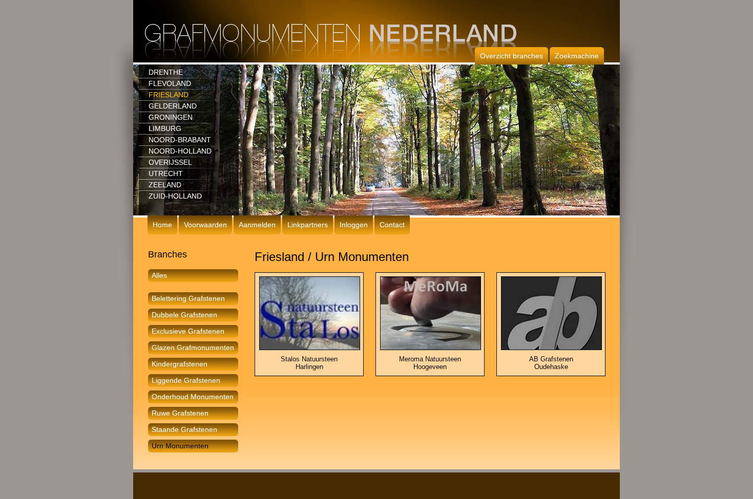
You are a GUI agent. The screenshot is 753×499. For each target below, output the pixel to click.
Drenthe (166, 72)
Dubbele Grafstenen (184, 315)
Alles (159, 275)
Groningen (171, 117)
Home (162, 225)
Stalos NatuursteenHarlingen (309, 363)
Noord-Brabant (180, 140)
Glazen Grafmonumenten (193, 347)
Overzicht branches (511, 56)
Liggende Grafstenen (186, 380)
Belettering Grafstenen (188, 298)
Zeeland (165, 185)
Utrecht (166, 173)
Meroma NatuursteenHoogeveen (430, 363)
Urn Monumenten (180, 446)
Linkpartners (307, 225)
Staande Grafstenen (184, 429)
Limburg (165, 128)
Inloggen (354, 225)
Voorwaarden (205, 225)
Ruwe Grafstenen (180, 413)
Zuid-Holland (175, 196)
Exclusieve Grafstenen (188, 331)
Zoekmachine (577, 56)
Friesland (169, 95)
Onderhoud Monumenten (193, 397)
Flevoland (170, 83)
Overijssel (170, 162)
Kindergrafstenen (179, 364)
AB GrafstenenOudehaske (551, 363)
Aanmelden (257, 225)
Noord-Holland (180, 151)
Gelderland (173, 106)
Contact (392, 225)
